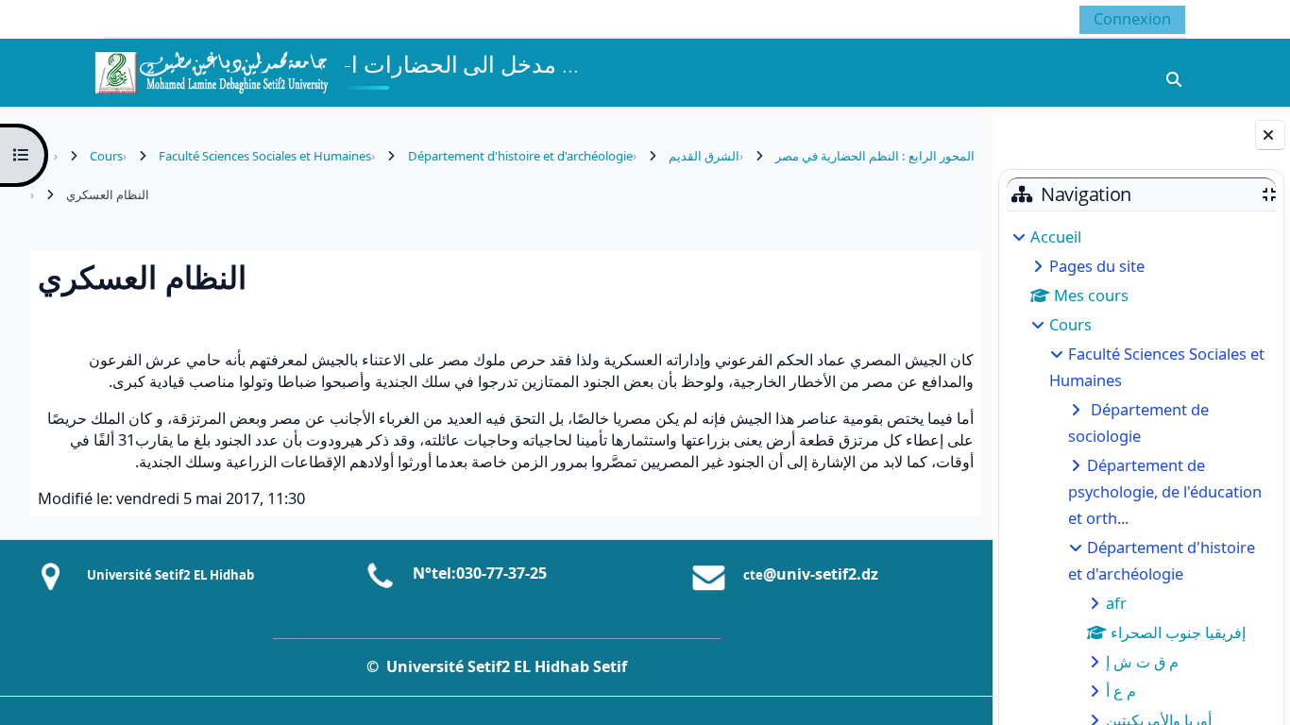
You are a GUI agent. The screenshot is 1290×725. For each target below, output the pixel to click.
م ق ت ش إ (1142, 661)
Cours (1070, 324)
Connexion (1132, 18)
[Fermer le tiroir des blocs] (1270, 135)
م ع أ (1121, 690)
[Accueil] (211, 70)
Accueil (1055, 236)
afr (1116, 603)
